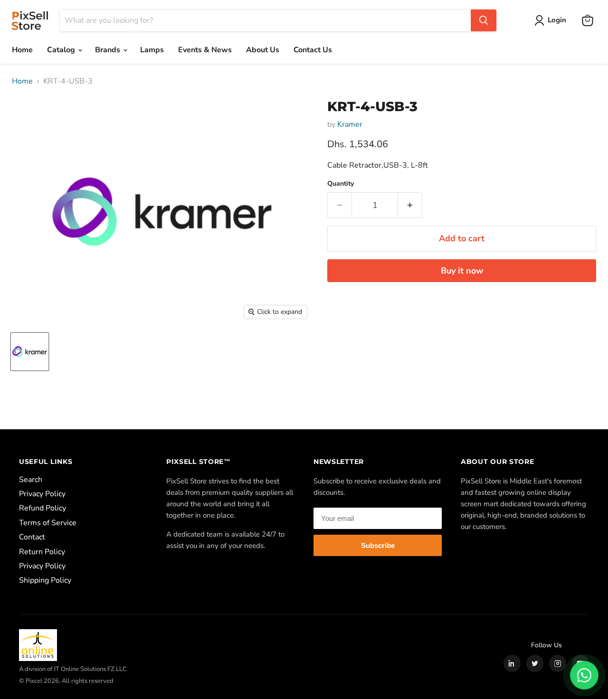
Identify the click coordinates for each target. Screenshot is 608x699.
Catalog (62, 50)
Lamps (152, 50)
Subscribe (378, 545)
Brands (108, 50)
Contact (32, 537)
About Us (262, 50)
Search (30, 479)
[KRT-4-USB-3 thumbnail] (29, 351)
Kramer (349, 124)
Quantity (340, 184)
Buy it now (462, 270)
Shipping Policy (45, 580)
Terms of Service (47, 523)
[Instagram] (557, 663)
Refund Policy (42, 508)
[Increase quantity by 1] (410, 205)
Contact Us (313, 50)
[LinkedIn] (512, 663)
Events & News (205, 50)
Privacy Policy (42, 494)
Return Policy (42, 552)
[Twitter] (534, 663)
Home (22, 50)
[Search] (483, 20)
